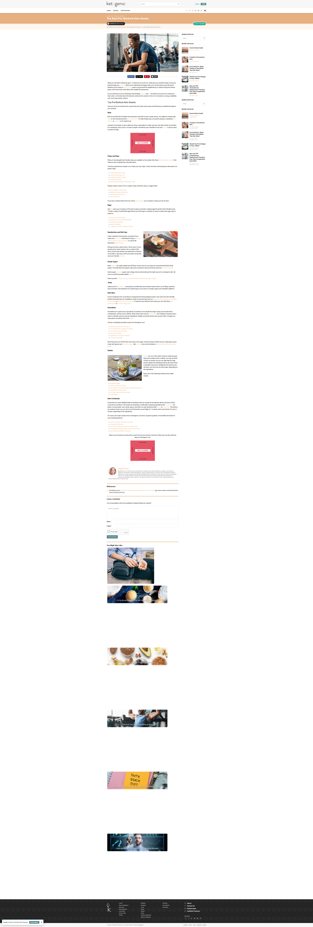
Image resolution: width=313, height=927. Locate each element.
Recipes (143, 903)
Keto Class (165, 907)
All (111, 16)
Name (109, 521)
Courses (165, 903)
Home (108, 16)
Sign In (197, 4)
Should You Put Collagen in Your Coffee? (198, 77)
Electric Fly (141, 925)
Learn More (34, 922)
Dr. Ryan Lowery (195, 50)
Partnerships (191, 908)
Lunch (142, 907)
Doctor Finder (122, 913)
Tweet (140, 76)
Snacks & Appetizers (146, 915)
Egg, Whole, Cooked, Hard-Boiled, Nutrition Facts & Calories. (137, 490)
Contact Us (191, 906)
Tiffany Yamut (194, 95)
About (189, 903)
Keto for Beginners (123, 905)
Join (203, 4)
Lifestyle (116, 16)
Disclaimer (199, 925)
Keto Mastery (166, 905)
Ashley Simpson (195, 61)
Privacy (190, 925)
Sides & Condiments (146, 917)
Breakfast (143, 905)
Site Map (204, 925)
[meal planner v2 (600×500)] (142, 153)
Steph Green (119, 23)
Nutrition (122, 16)
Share (132, 76)
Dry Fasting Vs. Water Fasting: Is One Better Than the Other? (197, 68)
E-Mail (109, 526)
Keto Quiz (121, 907)
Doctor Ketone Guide (196, 48)
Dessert (143, 911)
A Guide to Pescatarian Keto (197, 58)
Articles (121, 915)
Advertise (185, 925)
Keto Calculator (123, 909)
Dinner (142, 909)
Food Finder (122, 911)
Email (155, 76)
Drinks (142, 913)
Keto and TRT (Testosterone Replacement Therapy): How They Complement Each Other (197, 89)
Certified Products (193, 911)
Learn (120, 903)
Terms (194, 925)
